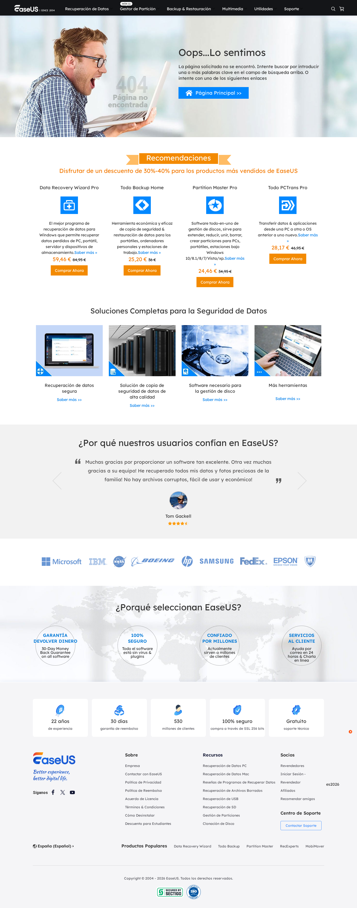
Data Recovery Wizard (192, 846)
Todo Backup (229, 846)
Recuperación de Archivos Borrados (233, 790)
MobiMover (315, 846)
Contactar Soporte (301, 825)
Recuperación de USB (220, 799)
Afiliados (287, 790)
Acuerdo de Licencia (141, 799)
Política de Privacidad (143, 782)
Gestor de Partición (138, 8)
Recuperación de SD (219, 807)
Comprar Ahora (69, 270)
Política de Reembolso (143, 790)
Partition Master (259, 846)
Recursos (213, 755)
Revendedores (292, 766)
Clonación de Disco (218, 823)
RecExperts (289, 846)
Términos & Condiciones (145, 807)
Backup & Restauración (189, 8)
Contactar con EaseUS (143, 774)
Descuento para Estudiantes (148, 823)
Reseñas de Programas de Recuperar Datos (239, 782)
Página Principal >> (218, 93)
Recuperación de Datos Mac (226, 774)
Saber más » (85, 252)
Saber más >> (69, 399)
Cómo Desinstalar (140, 815)
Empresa (132, 766)
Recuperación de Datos (87, 8)
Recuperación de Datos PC (225, 766)
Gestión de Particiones (221, 815)
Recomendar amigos (297, 799)
